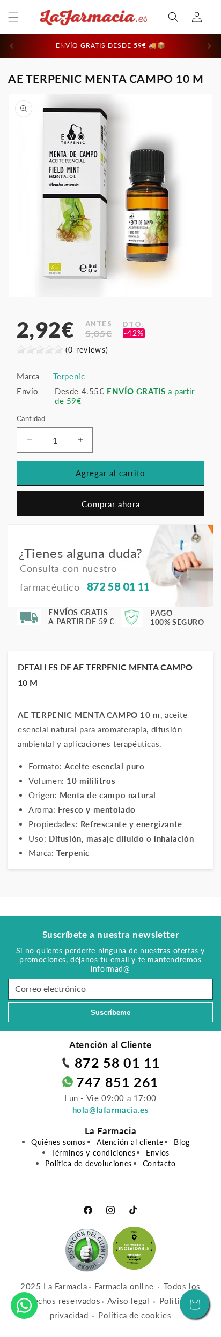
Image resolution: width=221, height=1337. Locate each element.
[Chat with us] (24, 1305)
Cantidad (31, 418)
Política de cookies (134, 1315)
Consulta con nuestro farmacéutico (85, 577)
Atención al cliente (130, 1142)
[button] (13, 17)
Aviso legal (128, 1300)
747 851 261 (117, 1082)
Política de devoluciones (88, 1163)
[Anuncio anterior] (12, 46)
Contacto (159, 1163)
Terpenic (69, 376)
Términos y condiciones (93, 1152)
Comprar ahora (111, 504)
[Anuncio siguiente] (209, 46)
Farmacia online (123, 1286)
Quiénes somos (58, 1142)
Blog (181, 1142)
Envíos (158, 1152)
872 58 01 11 (117, 1063)
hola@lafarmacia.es (110, 1109)
